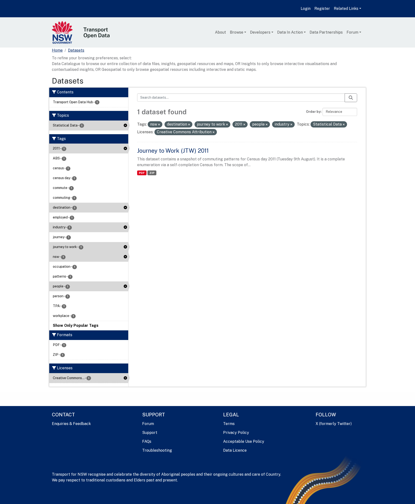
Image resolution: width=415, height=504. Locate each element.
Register (322, 8)
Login (306, 8)
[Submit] (351, 97)
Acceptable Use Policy (243, 441)
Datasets (76, 50)
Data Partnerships (326, 32)
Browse (236, 32)
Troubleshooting (157, 450)
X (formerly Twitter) (334, 423)
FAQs (146, 441)
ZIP (151, 173)
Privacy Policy (236, 432)
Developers (260, 32)
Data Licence (235, 450)
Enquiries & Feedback (71, 423)
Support (149, 432)
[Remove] (159, 124)
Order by (313, 112)
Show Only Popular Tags (75, 325)
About (220, 32)
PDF (142, 173)
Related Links (346, 8)
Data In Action (290, 32)
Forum (352, 32)
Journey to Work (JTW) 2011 (173, 150)
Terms (229, 423)
